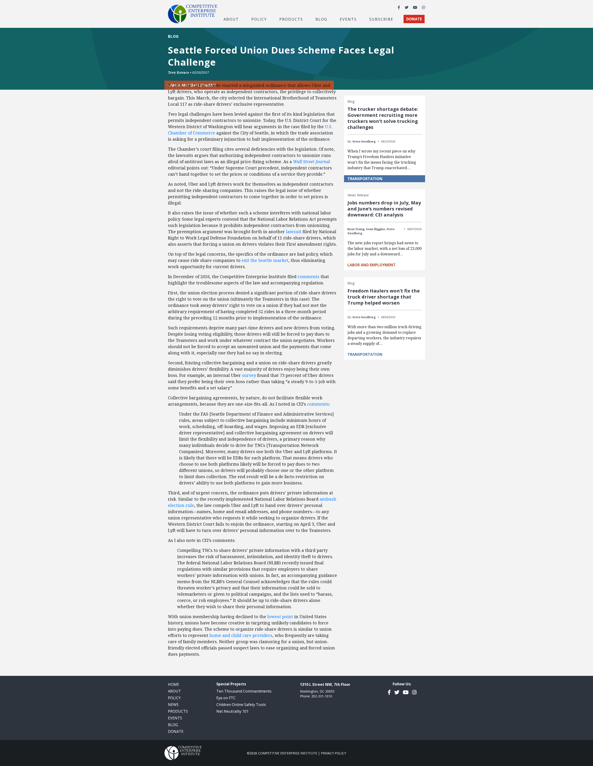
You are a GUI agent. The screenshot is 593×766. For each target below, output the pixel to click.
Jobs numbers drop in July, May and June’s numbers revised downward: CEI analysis (384, 209)
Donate (175, 731)
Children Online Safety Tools (241, 704)
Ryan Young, (356, 229)
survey (249, 375)
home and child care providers (240, 635)
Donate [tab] (414, 19)
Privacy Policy (333, 753)
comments (308, 276)
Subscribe (381, 19)
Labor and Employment (371, 264)
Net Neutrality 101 (232, 711)
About (174, 691)
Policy (174, 697)
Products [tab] (291, 19)
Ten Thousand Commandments (243, 691)
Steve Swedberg (363, 141)
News (173, 704)
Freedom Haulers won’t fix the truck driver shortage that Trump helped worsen (383, 297)
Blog (321, 19)
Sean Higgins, (376, 229)
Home (173, 684)
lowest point (280, 616)
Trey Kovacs (178, 72)
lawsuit (293, 231)
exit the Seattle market (265, 260)
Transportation (364, 178)
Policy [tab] (259, 19)
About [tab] (231, 19)
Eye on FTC (226, 697)
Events (348, 19)
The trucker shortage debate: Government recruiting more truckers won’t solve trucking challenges (382, 118)
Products (178, 711)
